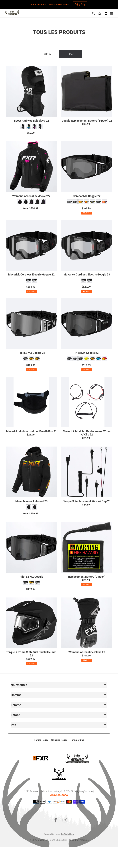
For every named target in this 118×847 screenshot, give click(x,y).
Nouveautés (19, 685)
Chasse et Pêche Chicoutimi (52, 840)
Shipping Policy (59, 740)
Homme (16, 695)
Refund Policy (41, 740)
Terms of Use (77, 740)
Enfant (15, 715)
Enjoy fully (80, 4)
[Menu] (111, 13)
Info (13, 725)
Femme (16, 705)
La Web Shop (67, 834)
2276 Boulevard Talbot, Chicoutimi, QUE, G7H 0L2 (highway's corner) (59, 791)
